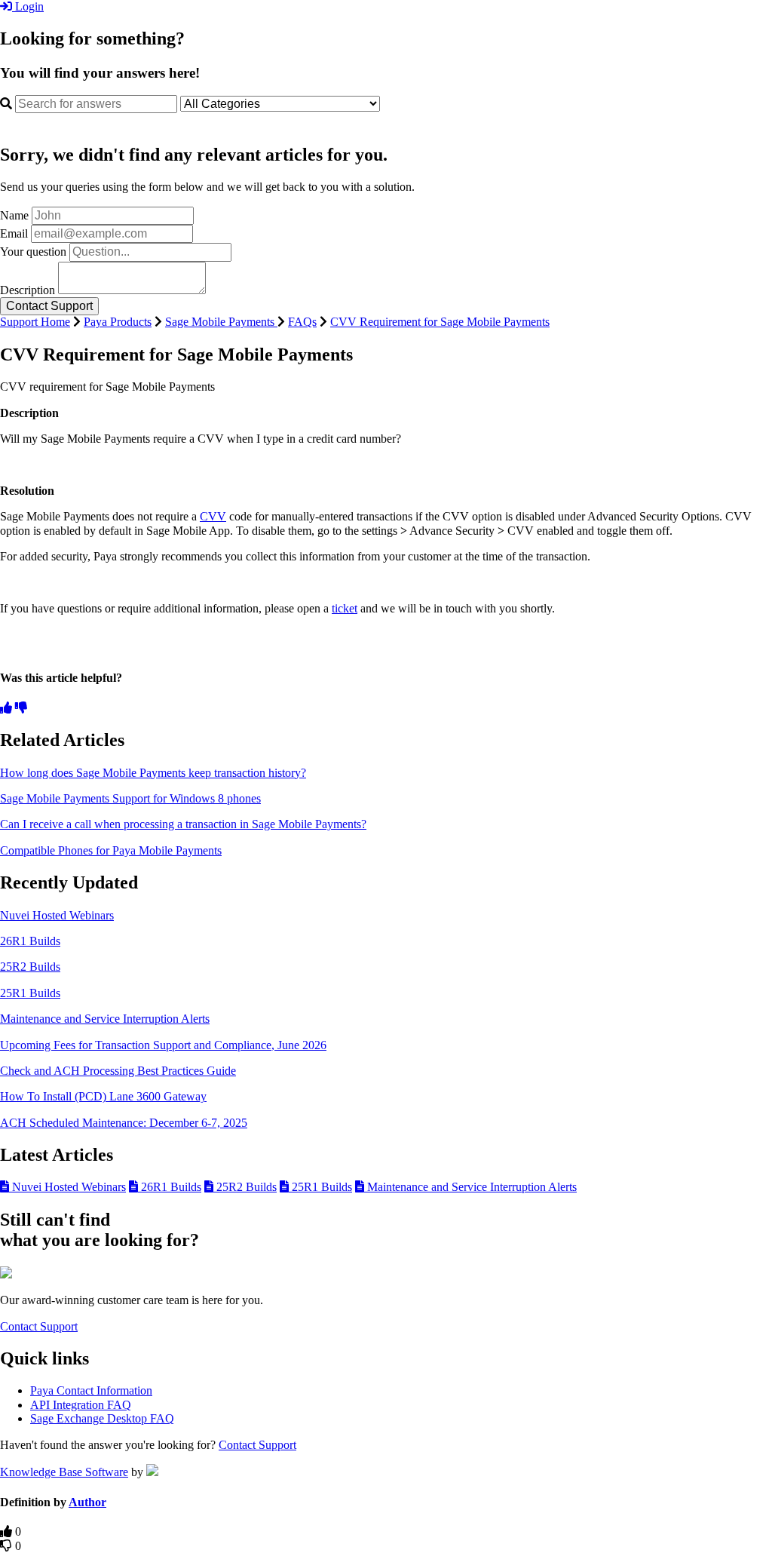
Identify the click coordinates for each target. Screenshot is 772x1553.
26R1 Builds (30, 941)
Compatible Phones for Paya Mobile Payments (111, 850)
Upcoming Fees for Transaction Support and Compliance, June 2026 (163, 1045)
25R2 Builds (30, 966)
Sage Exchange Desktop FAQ (102, 1418)
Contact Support (39, 1326)
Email (14, 233)
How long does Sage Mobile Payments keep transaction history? (153, 772)
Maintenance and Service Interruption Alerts (105, 1018)
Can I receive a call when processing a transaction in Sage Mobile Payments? (183, 824)
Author (87, 1502)
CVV (213, 516)
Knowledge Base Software (64, 1472)
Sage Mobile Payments (221, 321)
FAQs (302, 321)
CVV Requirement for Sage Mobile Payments (440, 321)
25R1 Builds (30, 993)
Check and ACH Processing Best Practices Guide (118, 1070)
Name (14, 215)
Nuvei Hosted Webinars (57, 915)
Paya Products (118, 321)
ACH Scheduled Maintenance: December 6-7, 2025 (123, 1122)
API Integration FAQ (80, 1404)
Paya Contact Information (91, 1390)
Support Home (35, 321)
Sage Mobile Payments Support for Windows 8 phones (130, 798)
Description (27, 290)
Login (28, 6)
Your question (33, 251)
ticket (344, 608)
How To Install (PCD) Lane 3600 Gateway (103, 1096)
